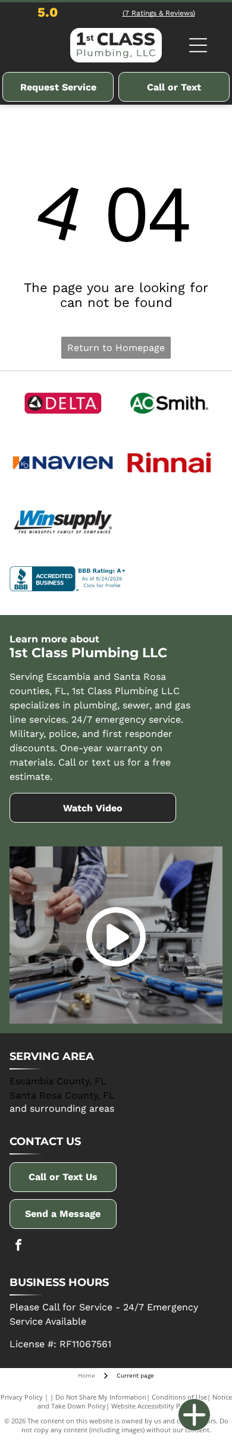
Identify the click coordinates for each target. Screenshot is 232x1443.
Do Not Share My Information (100, 1396)
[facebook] (18, 1246)
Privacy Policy (22, 1396)
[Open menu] (198, 45)
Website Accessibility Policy (153, 1405)
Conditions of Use (179, 1396)
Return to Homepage (116, 347)
